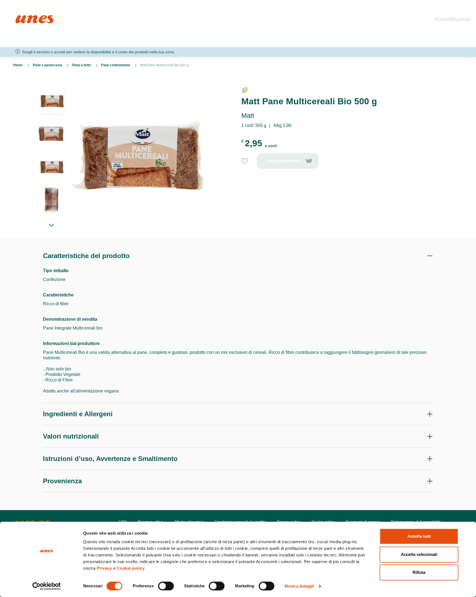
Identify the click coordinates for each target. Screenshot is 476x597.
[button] (51, 103)
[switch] (166, 586)
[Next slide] (51, 225)
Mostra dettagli (299, 586)
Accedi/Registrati (453, 19)
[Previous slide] (51, 82)
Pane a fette (81, 65)
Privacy (104, 568)
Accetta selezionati (419, 554)
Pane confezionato (115, 65)
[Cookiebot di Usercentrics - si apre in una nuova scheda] (47, 586)
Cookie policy (131, 568)
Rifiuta (419, 572)
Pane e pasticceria (47, 65)
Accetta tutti (419, 536)
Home (21, 17)
